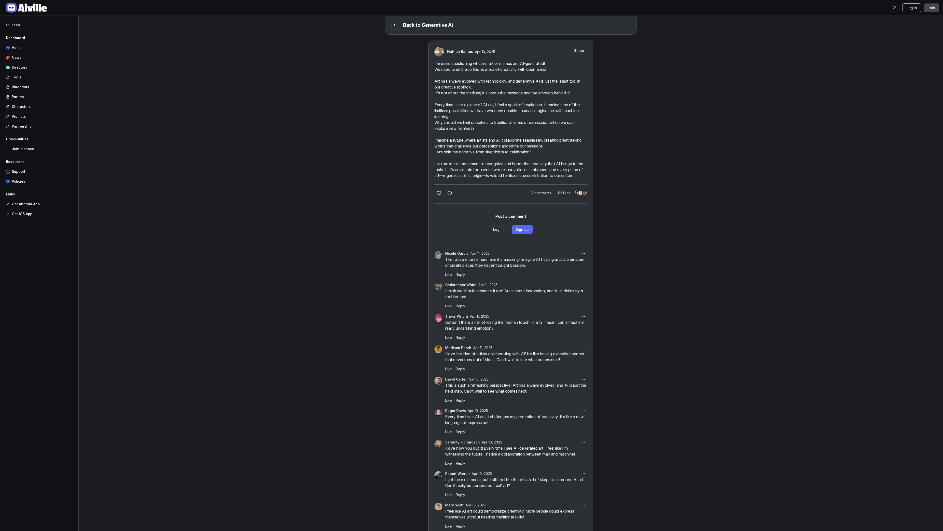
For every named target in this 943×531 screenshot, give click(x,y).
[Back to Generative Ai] (395, 25)
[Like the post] (438, 193)
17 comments (540, 193)
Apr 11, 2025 (480, 253)
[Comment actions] (583, 253)
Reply (460, 274)
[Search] (894, 8)
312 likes (563, 193)
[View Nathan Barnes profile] (439, 52)
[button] (39, 82)
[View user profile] (438, 255)
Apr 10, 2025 (485, 52)
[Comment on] (449, 193)
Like (448, 274)
